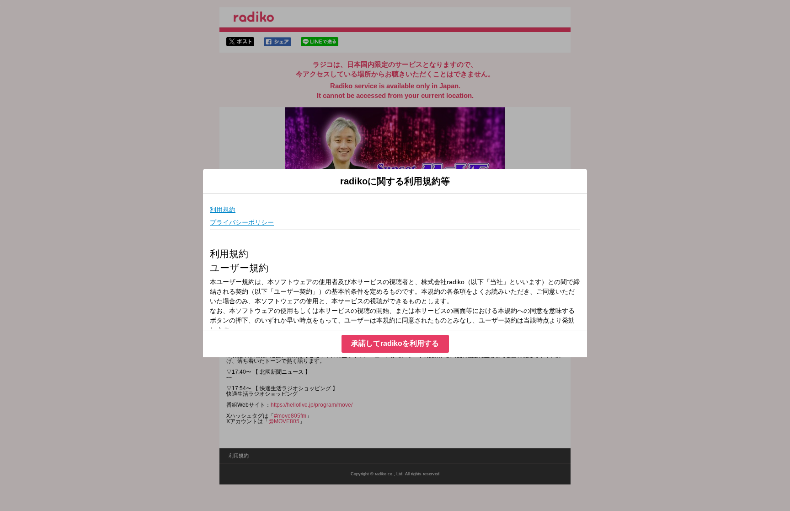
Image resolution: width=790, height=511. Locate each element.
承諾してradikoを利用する (395, 343)
